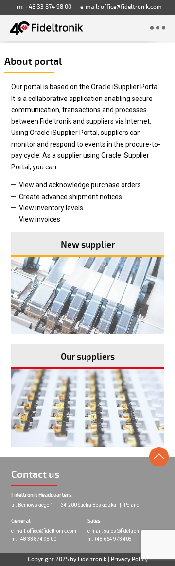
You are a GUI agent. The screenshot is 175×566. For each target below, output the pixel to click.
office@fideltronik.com (131, 7)
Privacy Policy (129, 559)
